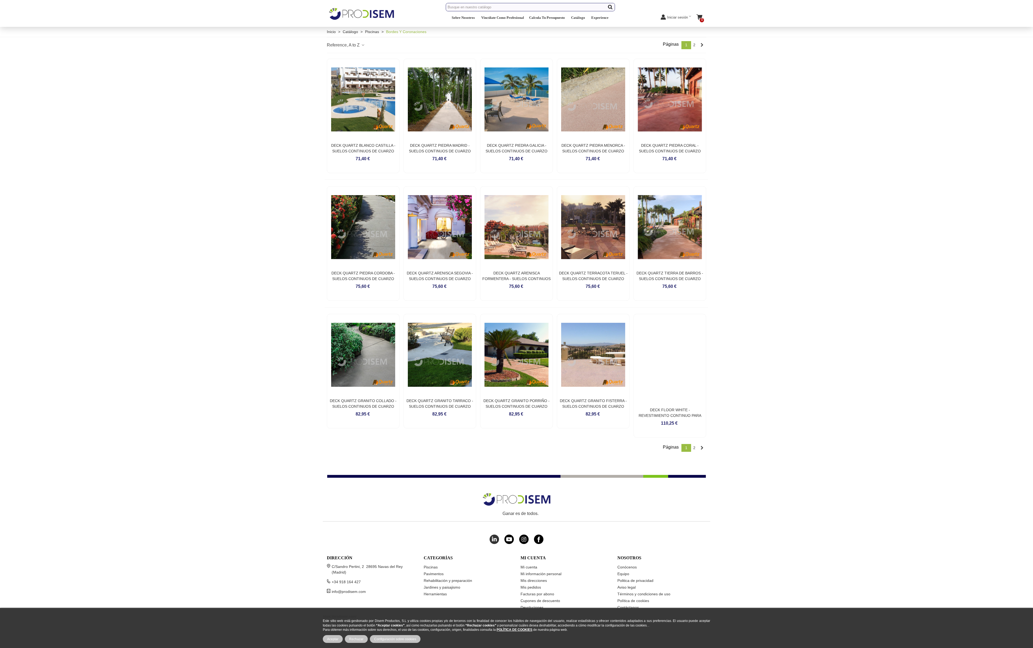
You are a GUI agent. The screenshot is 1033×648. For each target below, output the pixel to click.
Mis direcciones (534, 580)
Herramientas (435, 594)
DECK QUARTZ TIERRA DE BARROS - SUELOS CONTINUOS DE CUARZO (669, 276)
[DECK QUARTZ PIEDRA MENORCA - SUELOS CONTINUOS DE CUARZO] (593, 99)
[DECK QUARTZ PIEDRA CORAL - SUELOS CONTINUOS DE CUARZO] (670, 99)
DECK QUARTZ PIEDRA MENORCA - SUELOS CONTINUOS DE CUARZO (593, 148)
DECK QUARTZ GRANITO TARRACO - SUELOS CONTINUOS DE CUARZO (439, 404)
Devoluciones (532, 607)
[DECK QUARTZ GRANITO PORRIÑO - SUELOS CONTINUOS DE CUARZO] (516, 354)
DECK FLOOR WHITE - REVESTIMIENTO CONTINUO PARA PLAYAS (670, 415)
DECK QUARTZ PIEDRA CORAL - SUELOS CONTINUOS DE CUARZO (670, 148)
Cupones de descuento (540, 601)
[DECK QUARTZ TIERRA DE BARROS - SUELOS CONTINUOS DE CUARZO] (670, 227)
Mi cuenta (529, 567)
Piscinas (431, 567)
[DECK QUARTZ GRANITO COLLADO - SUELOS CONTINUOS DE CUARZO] (363, 354)
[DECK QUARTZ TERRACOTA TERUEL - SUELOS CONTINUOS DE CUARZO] (593, 227)
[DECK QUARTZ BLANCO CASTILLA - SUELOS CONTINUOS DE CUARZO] (363, 99)
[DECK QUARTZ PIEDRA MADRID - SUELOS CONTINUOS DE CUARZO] (440, 99)
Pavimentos (434, 574)
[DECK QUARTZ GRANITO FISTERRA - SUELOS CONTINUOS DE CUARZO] (593, 354)
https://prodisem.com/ (339, 616)
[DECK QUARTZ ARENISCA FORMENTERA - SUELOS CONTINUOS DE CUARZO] (516, 227)
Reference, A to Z (344, 45)
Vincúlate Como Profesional (502, 18)
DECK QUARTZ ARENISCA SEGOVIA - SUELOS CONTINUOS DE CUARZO (440, 276)
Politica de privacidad (635, 580)
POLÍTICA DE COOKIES (514, 629)
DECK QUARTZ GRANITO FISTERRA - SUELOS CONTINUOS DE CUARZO (593, 404)
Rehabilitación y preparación (448, 580)
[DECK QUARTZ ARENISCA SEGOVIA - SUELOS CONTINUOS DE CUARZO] (440, 227)
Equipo (623, 574)
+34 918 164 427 (346, 582)
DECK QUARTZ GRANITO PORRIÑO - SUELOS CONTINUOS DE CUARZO (516, 404)
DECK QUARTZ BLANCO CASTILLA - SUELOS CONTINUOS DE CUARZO (363, 148)
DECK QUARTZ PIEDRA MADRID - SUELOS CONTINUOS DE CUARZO (440, 148)
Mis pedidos (531, 587)
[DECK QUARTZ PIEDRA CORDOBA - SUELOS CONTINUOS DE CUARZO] (363, 227)
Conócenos (627, 567)
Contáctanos (628, 607)
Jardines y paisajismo (442, 587)
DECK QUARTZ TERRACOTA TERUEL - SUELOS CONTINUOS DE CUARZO (593, 276)
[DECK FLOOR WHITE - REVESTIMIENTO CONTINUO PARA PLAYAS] (670, 359)
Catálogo (578, 18)
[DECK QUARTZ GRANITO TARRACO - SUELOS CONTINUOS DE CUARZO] (440, 354)
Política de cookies (633, 601)
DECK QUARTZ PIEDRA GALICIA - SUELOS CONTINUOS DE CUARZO (516, 148)
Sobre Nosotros (463, 18)
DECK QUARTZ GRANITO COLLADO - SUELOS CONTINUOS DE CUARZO (363, 404)
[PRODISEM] (362, 18)
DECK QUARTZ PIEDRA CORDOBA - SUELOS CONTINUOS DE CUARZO (363, 276)
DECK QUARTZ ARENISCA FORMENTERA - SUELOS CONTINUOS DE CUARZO (516, 279)
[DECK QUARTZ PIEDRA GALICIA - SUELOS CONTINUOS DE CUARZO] (516, 99)
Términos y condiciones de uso (643, 594)
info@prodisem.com (349, 591)
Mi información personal (541, 574)
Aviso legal (626, 587)
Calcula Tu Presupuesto (547, 18)
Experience (600, 18)
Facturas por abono (537, 594)
